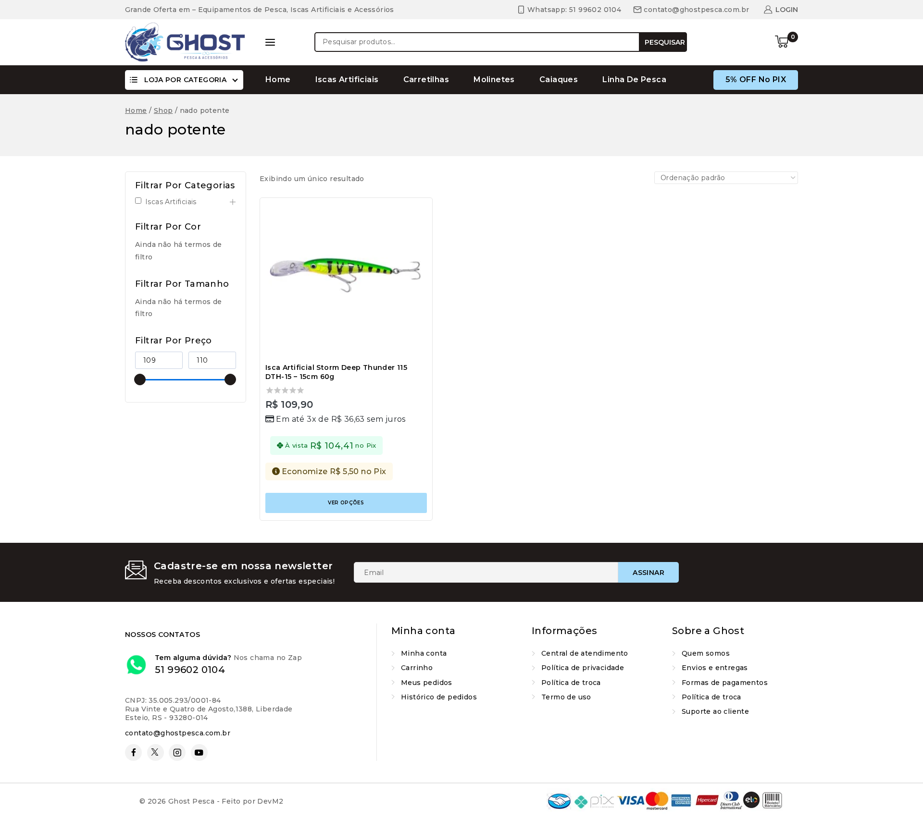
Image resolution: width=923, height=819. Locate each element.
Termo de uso (566, 697)
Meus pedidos (426, 682)
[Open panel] (270, 42)
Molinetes (494, 79)
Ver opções (346, 503)
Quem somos (706, 653)
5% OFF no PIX (755, 79)
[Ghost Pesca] (185, 42)
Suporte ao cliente (715, 711)
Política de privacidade (582, 667)
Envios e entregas (715, 667)
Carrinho (417, 667)
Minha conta (424, 653)
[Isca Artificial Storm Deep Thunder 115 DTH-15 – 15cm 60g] (346, 278)
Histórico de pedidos (439, 697)
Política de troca (571, 682)
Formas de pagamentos (725, 682)
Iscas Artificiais (347, 79)
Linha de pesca (634, 79)
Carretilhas (426, 79)
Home (278, 79)
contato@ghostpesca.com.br (177, 733)
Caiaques (558, 79)
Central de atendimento (584, 653)
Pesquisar (665, 42)
